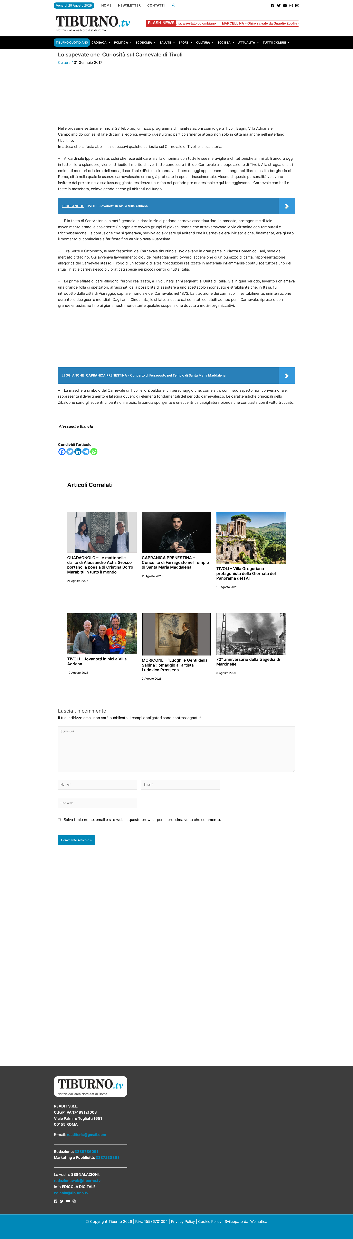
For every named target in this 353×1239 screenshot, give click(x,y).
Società (224, 42)
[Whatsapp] (93, 451)
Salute (165, 42)
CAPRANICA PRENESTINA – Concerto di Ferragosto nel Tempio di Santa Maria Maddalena (175, 562)
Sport (184, 42)
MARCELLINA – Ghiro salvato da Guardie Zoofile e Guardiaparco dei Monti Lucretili (242, 23)
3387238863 (108, 1157)
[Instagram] (291, 5)
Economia (144, 42)
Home (106, 5)
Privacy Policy (183, 1221)
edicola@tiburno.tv (71, 1193)
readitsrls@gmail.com (86, 1134)
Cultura (203, 42)
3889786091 (86, 1151)
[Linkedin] (78, 451)
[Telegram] (85, 451)
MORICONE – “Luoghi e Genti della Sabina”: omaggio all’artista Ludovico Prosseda (175, 665)
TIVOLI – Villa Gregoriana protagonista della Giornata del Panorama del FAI (246, 573)
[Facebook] (273, 5)
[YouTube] (285, 5)
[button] (173, 5)
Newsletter (129, 5)
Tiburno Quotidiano (72, 42)
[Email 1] (297, 5)
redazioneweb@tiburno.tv (77, 1180)
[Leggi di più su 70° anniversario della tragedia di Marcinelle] (251, 634)
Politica (121, 42)
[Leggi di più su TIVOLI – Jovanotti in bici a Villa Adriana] (102, 633)
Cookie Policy (209, 1221)
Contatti (155, 5)
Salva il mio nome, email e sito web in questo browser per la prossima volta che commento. (142, 819)
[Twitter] (279, 5)
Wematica (258, 1221)
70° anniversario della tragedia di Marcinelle (248, 662)
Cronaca (99, 42)
